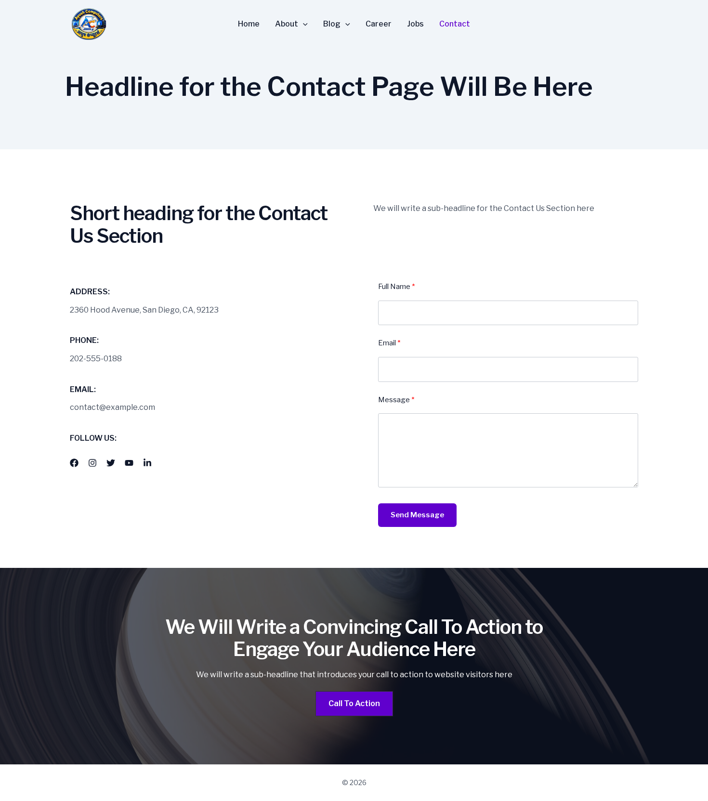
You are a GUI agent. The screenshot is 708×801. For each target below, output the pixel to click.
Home (249, 24)
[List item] (74, 463)
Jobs (415, 24)
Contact (454, 24)
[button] (303, 24)
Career (379, 24)
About (286, 24)
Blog (332, 24)
